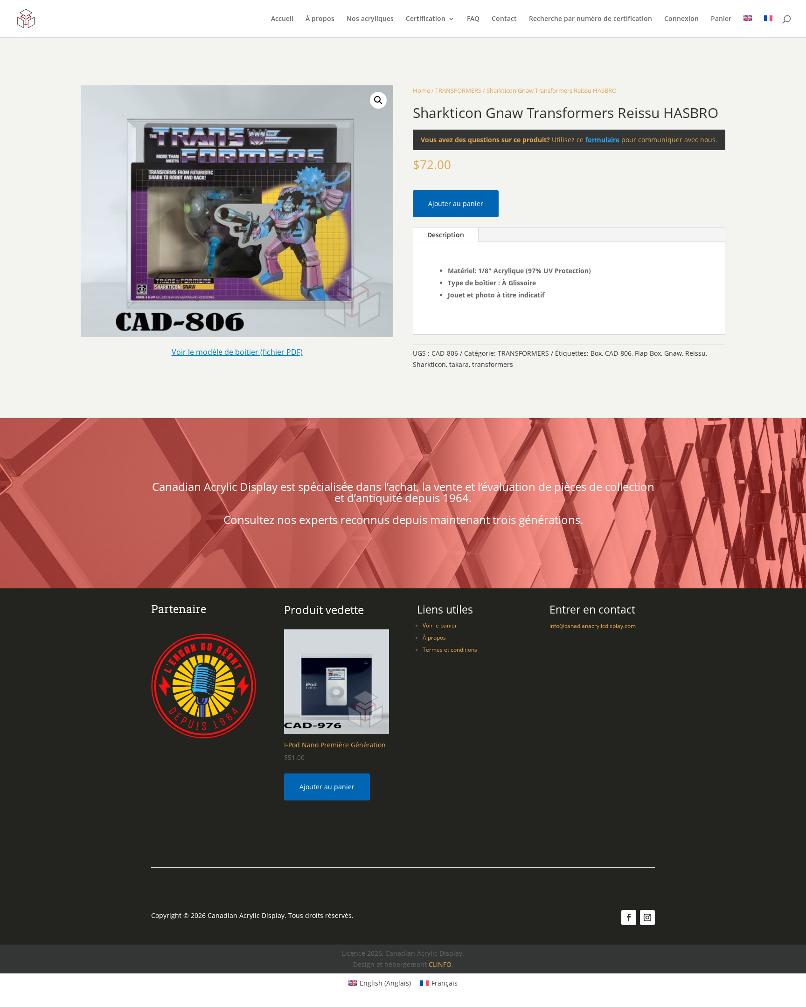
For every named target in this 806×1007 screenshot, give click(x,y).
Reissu (695, 353)
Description (445, 234)
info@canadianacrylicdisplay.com (592, 626)
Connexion (681, 19)
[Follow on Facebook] (628, 917)
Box (596, 353)
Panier (721, 19)
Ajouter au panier (455, 203)
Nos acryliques (370, 19)
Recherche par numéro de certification (590, 19)
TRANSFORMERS (458, 90)
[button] (378, 100)
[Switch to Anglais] (747, 26)
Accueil (282, 19)
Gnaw (673, 353)
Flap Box (648, 353)
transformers (492, 364)
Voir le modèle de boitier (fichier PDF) (237, 352)
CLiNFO (440, 964)
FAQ (473, 19)
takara (459, 364)
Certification (425, 19)
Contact (504, 19)
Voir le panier (440, 625)
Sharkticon (429, 364)
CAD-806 (618, 353)
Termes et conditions (450, 650)
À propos (320, 19)
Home (421, 90)
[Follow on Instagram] (647, 917)
